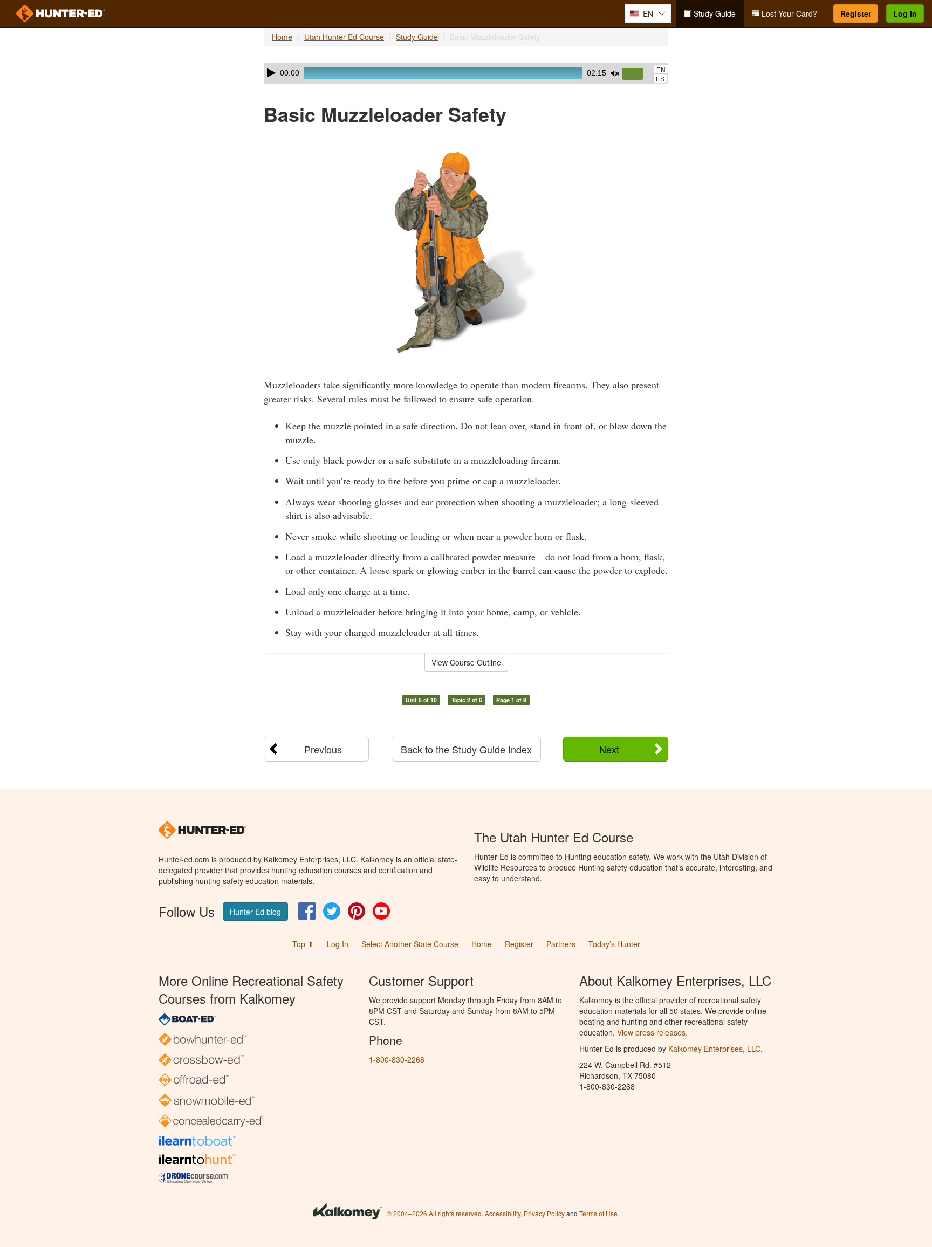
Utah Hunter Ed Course (344, 36)
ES (660, 79)
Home (282, 36)
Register (855, 13)
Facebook (307, 911)
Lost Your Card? (788, 13)
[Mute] (615, 73)
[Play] (271, 72)
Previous (323, 749)
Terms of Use (598, 1213)
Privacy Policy (544, 1213)
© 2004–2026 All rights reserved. (435, 1213)
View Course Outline (466, 662)
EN (661, 70)
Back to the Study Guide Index (466, 749)
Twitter (331, 911)
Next (609, 749)
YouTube (381, 911)
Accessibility (502, 1213)
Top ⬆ (303, 943)
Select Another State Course (409, 943)
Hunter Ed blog (255, 911)
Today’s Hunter (614, 943)
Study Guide (713, 13)
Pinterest (356, 911)
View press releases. (652, 1032)
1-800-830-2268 (396, 1059)
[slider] (637, 74)
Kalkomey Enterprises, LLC (714, 1048)
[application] (466, 73)
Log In (905, 13)
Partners (560, 943)
